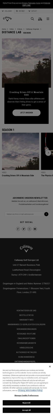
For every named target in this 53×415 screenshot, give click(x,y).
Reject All (26, 403)
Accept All (26, 410)
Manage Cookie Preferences (26, 395)
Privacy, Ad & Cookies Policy (30, 390)
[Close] (50, 366)
